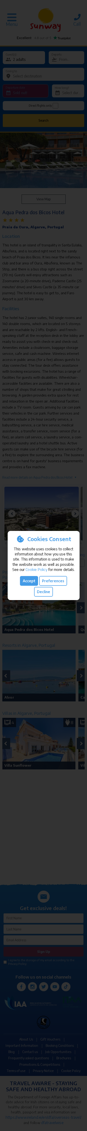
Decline (43, 591)
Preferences (53, 581)
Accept (29, 581)
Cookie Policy (36, 569)
